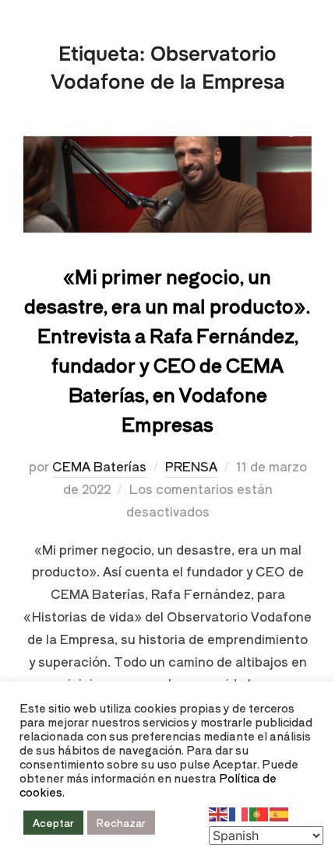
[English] (219, 812)
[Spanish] (280, 812)
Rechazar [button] (121, 822)
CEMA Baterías (99, 466)
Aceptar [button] (53, 822)
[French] (239, 812)
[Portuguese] (259, 812)
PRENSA (191, 466)
